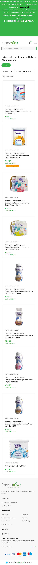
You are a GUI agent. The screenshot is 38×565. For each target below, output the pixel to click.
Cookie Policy (26, 521)
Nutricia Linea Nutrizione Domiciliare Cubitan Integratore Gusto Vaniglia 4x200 (17, 247)
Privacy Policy (5, 521)
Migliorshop (20, 562)
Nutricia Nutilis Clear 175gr (15, 466)
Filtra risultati (6, 65)
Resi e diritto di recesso (8, 518)
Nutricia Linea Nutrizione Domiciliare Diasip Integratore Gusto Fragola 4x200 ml (19, 379)
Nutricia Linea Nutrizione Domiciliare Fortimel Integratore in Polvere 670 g (18, 111)
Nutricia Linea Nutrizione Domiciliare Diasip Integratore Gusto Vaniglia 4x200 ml (19, 423)
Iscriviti (33, 547)
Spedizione (4, 515)
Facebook (6, 534)
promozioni (24, 7)
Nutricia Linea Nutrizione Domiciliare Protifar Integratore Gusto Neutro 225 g (17, 155)
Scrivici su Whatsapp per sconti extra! (19, 38)
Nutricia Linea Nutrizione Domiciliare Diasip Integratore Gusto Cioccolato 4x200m (19, 335)
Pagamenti (25, 515)
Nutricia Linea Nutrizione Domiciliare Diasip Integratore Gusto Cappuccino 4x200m (19, 291)
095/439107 (7, 506)
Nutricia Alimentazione (11, 106)
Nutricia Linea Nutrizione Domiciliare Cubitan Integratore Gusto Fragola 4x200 (17, 202)
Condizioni (25, 518)
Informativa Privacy (7, 524)
